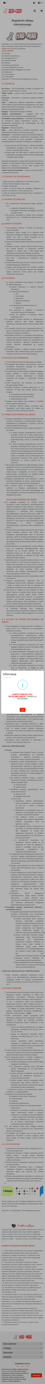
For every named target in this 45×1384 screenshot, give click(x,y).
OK (22, 710)
